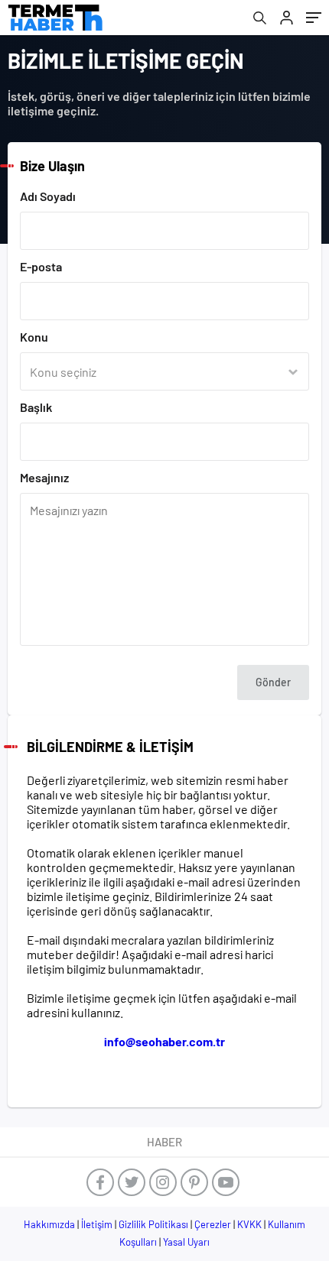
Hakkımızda (49, 1224)
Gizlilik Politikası (153, 1224)
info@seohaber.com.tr (164, 1041)
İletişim (96, 1224)
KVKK (249, 1224)
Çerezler (212, 1224)
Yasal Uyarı (186, 1242)
